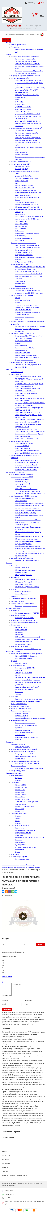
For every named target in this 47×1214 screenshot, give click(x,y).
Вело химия (19, 632)
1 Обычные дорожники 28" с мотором (28, 649)
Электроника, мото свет (19, 720)
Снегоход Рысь (20, 283)
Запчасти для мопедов (23, 135)
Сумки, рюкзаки (20, 845)
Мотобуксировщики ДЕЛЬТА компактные (29, 503)
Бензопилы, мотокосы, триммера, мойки (24, 749)
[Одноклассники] (6, 891)
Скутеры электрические (23, 592)
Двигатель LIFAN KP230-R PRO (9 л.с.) (27, 121)
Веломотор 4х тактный (22, 166)
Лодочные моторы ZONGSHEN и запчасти (29, 293)
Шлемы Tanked (20, 792)
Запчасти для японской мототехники (23, 243)
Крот (16, 183)
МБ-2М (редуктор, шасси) (24, 186)
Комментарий (6, 995)
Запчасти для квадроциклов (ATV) (26, 133)
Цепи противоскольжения (24, 360)
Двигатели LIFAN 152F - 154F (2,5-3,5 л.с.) (29, 80)
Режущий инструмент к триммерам (27, 233)
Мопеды (14, 565)
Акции (8, 42)
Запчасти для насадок (22, 747)
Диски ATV (19, 343)
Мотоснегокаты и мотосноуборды (26, 539)
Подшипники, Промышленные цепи (27, 312)
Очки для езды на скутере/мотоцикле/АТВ (29, 837)
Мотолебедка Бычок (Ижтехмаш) (22, 558)
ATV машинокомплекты (23, 479)
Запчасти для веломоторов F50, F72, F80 (24, 623)
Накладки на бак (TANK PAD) (25, 668)
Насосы (17, 303)
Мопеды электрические (23, 575)
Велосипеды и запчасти (14, 608)
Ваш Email (5, 1000)
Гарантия (5, 1168)
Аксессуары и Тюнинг (13, 651)
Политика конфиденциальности (14, 1176)
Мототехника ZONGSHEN (23, 584)
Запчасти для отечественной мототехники (25, 57)
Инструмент (10, 742)
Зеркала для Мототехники (20, 706)
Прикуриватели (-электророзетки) (26, 737)
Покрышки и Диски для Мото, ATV (22, 334)
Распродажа (15, 47)
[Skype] (15, 891)
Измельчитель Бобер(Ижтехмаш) (22, 474)
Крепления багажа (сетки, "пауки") (27, 687)
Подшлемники (20, 842)
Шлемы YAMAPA (20, 794)
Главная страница (8, 865)
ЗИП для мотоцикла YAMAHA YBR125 (27, 248)
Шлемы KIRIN (19, 809)
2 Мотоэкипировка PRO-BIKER (25, 847)
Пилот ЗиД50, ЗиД (21, 169)
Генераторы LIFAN (17, 372)
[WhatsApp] (12, 891)
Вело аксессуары (21, 627)
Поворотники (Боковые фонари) (26, 725)
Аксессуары (19, 212)
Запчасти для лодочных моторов (22, 288)
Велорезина (19, 634)
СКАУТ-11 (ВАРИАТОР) (22, 484)
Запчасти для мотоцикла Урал (25, 61)
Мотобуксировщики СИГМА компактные (29, 537)
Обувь (17, 821)
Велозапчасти (15, 625)
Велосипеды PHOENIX (18, 615)
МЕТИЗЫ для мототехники (24, 689)
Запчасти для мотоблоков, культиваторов (25, 171)
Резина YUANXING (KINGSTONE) (26, 355)
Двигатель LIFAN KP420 (23, 111)
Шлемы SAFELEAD (21, 787)
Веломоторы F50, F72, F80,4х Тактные (23, 620)
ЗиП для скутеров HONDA (24, 262)
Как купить (6, 1155)
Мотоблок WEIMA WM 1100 (24, 188)
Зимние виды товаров (22, 859)
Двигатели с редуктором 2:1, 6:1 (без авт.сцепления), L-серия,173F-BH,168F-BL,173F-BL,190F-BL (28, 415)
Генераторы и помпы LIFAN (24, 754)
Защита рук (14, 697)
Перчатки (18, 778)
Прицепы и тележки (18, 601)
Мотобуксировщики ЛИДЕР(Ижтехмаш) (24, 496)
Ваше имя (28, 1000)
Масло (17, 298)
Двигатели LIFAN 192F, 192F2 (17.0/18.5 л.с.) (30, 88)
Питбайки (14, 596)
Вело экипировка (17, 775)
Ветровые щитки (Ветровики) (21, 709)
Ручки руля (19, 692)
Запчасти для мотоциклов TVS (21, 162)
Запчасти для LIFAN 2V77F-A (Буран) (27, 95)
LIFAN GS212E (19, 102)
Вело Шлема (15, 854)
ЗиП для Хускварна (21, 224)
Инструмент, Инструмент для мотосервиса (25, 761)
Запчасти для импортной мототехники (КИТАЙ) (26, 128)
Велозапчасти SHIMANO (23, 642)
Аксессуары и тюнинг (18, 666)
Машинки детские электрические (22, 603)
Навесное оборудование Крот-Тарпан (27, 197)
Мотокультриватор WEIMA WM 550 (27, 190)
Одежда (18, 780)
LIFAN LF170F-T (20, 104)
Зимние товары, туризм (19, 857)
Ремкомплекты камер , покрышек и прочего (30, 639)
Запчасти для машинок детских (26, 606)
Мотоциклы (15, 577)
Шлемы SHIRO (20, 790)
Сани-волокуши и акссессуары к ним (27, 551)
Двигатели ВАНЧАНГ (22, 446)
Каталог (16, 865)
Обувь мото (19, 835)
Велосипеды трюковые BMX (24, 618)
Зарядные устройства (22, 300)
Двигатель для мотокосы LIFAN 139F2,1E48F (30, 398)
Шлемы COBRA (20, 797)
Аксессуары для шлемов (23, 673)
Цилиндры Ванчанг (21, 152)
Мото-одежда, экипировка (20, 826)
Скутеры (13, 589)
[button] (43, 902)
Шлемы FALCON (20, 785)
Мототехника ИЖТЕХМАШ (15, 472)
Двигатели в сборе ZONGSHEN (25, 460)
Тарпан (17, 200)
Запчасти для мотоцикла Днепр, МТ (27, 64)
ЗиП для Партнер (21, 221)
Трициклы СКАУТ (21, 486)
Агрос (17, 174)
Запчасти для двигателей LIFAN (21, 78)
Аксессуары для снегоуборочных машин (28, 365)
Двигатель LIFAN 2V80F (23, 107)
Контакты (5, 1172)
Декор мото (19, 685)
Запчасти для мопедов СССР (20, 164)
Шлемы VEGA (19, 811)
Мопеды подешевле (22, 568)
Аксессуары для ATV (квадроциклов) (27, 680)
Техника (9, 563)
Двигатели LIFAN (16, 374)
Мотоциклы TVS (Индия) (23, 582)
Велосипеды (15, 611)
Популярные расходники (23, 238)
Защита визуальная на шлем (25, 723)
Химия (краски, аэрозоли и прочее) (27, 307)
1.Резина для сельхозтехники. (25, 202)
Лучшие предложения (18, 45)
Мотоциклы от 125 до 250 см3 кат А (27, 580)
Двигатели (9, 369)
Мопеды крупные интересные (25, 570)
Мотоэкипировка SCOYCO (19, 814)
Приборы (18, 728)
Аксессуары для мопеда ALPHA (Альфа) (28, 682)
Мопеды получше (21, 572)
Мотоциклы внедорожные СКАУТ (22, 477)
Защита (17, 818)
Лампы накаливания (22, 314)
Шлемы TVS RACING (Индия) (24, 806)
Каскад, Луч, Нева (21, 181)
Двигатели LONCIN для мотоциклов (27, 451)
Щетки (17, 675)
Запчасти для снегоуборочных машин (23, 362)
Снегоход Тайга (20, 286)
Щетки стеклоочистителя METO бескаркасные (26, 654)
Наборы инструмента (18, 771)
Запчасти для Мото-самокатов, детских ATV (30, 326)
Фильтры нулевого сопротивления (26, 305)
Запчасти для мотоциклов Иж (25, 59)
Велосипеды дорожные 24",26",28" (27, 613)
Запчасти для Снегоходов (19, 264)
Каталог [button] (6, 40)
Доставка (5, 1159)
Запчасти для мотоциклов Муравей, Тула (29, 71)
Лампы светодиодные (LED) (24, 317)
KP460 (17, 100)
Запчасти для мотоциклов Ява (25, 73)
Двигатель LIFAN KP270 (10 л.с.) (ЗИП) (27, 114)
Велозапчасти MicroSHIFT (24, 644)
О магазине (6, 1163)
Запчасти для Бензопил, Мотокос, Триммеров (26, 209)
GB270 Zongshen (20, 97)
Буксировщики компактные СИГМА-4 (27, 520)
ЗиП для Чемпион (21, 226)
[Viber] (9, 891)
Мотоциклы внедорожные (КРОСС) (27, 587)
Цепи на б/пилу (20, 236)
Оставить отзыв (7, 977)
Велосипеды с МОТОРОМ (19, 646)
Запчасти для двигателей (24, 131)
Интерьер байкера (21, 713)
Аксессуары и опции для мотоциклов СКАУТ (30, 494)
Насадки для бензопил (18, 744)
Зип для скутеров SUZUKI (23, 252)
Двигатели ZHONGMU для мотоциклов (28, 453)
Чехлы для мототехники (19, 704)
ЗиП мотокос (19, 231)
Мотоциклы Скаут (21, 482)
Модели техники (21, 663)
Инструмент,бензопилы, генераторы (23, 752)
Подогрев (18, 740)
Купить (40, 944)
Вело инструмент (21, 630)
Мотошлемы (15, 783)
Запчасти (9, 54)
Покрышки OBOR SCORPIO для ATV (27, 357)
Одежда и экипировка (14, 773)
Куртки (17, 852)
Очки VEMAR (19, 849)
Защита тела (19, 828)
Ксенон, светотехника (22, 730)
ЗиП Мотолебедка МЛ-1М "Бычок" (27, 178)
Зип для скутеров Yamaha (24, 255)
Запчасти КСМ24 (21, 367)
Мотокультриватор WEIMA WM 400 (27, 205)
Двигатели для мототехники (20, 441)
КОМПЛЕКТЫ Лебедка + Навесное (27, 560)
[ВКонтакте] (3, 891)
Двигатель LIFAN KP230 (23, 109)
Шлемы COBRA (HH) (22, 799)
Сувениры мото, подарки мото (21, 711)
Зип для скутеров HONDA (23, 250)
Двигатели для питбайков (24, 443)
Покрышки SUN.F (21, 346)
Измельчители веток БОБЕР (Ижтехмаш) (29, 768)
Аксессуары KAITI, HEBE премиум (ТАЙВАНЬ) (30, 677)
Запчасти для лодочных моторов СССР (28, 291)
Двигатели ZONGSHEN (22, 448)
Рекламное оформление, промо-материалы (30, 718)
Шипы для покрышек (22, 353)
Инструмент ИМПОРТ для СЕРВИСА (27, 763)
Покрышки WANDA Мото (23, 341)
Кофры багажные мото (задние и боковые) (25, 701)
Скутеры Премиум (21, 594)
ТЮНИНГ (18, 694)
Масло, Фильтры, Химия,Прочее (22, 295)
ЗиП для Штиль (20, 228)
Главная (5, 1151)
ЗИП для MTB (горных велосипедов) (27, 637)
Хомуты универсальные (23, 310)
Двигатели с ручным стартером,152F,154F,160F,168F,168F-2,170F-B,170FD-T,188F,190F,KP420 (30, 403)
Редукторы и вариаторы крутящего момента (25, 76)
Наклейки (18, 670)
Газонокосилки (20, 214)
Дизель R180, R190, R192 (23, 176)
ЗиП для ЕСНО (20, 240)
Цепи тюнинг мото (21, 154)
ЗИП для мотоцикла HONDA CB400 (27, 245)
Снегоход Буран (20, 281)
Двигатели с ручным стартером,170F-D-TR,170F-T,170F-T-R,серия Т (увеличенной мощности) (29, 379)
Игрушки (14, 661)
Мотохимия (19, 319)
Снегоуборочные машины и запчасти (23, 599)
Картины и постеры (21, 716)
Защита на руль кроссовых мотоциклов (28, 699)
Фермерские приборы (18, 766)
